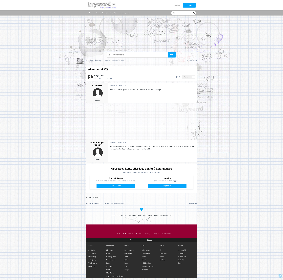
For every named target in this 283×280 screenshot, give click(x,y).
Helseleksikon (128, 234)
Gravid (108, 253)
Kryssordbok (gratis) (109, 13)
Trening (147, 234)
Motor (180, 245)
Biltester (181, 253)
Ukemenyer (146, 250)
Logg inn (177, 5)
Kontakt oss (147, 215)
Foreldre (110, 245)
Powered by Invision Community (141, 222)
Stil (161, 250)
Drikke (144, 260)
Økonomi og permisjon (114, 276)
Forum (98, 13)
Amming (109, 266)
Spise (144, 257)
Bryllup (162, 260)
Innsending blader (125, 13)
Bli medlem (189, 5)
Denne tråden (186, 13)
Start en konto (116, 185)
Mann (162, 257)
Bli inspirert (92, 253)
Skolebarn (110, 273)
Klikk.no (149, 240)
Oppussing (92, 257)
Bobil (179, 263)
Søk (171, 55)
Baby (108, 263)
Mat (125, 266)
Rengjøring (92, 260)
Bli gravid (109, 250)
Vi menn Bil (182, 250)
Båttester (181, 260)
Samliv (126, 260)
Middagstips (146, 263)
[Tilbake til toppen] (141, 209)
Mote (162, 245)
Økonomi (91, 266)
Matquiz (145, 269)
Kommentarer (129, 250)
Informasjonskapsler (161, 215)
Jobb (126, 257)
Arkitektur (91, 250)
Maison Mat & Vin (148, 266)
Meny (90, 13)
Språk (113, 215)
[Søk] (194, 13)
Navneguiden (111, 257)
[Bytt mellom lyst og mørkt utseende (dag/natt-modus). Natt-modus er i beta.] (171, 215)
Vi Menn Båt (182, 257)
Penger (126, 269)
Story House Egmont (152, 218)
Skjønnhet (163, 253)
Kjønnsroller (128, 253)
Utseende (122, 215)
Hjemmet (110, 78)
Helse (119, 234)
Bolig (90, 245)
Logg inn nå (167, 185)
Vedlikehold (92, 263)
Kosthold (139, 234)
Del (178, 77)
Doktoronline (166, 234)
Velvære (156, 234)
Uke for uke (110, 260)
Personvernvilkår (135, 215)
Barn (108, 269)
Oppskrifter (146, 253)
